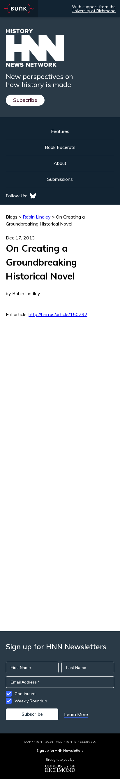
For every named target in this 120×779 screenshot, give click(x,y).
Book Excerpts (60, 147)
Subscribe (25, 100)
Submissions (60, 179)
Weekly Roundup (31, 701)
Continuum (25, 693)
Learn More (76, 714)
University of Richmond (94, 10)
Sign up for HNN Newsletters (59, 750)
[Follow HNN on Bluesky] (33, 196)
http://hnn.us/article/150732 (58, 314)
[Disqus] (60, 397)
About (60, 163)
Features (60, 131)
